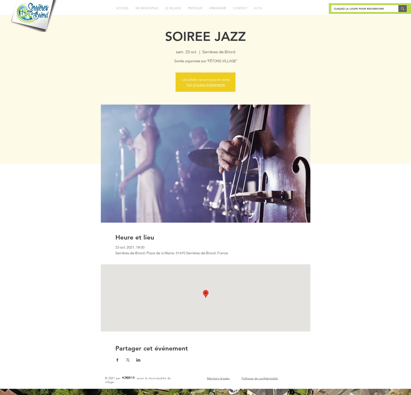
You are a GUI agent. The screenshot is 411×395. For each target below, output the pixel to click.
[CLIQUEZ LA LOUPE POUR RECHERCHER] (402, 8)
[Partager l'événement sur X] (128, 360)
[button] (147, 8)
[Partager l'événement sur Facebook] (117, 360)
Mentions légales (218, 378)
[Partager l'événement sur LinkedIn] (138, 360)
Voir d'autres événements (205, 85)
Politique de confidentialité (260, 378)
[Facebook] (292, 392)
